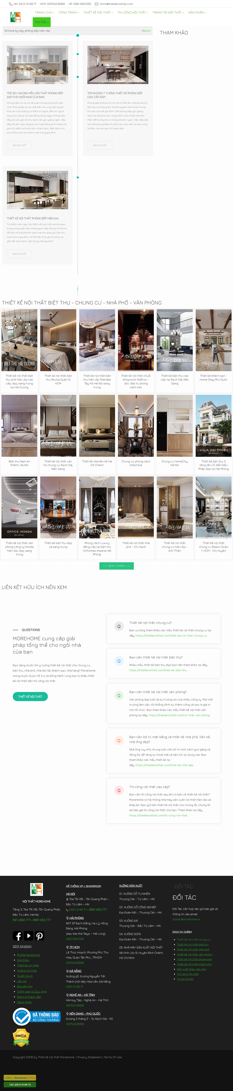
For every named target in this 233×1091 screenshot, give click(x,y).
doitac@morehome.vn (186, 919)
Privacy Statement (90, 1057)
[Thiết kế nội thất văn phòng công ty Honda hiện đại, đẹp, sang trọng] (19, 507)
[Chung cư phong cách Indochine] (136, 426)
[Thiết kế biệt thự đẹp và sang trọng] (58, 507)
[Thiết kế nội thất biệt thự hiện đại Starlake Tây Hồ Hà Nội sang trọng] (97, 340)
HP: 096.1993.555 (80, 3)
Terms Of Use (113, 1057)
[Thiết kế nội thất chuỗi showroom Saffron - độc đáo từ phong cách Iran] (136, 340)
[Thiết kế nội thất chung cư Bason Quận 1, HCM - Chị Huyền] (214, 507)
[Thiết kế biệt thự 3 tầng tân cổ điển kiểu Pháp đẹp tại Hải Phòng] (214, 426)
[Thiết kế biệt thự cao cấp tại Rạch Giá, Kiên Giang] (175, 340)
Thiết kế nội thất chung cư (193, 939)
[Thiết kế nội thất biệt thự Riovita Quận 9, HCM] (58, 340)
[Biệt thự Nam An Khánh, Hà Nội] (19, 426)
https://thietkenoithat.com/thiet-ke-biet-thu (158, 670)
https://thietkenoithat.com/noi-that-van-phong (179, 715)
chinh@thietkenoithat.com (116, 3)
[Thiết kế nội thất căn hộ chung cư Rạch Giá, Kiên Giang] (58, 426)
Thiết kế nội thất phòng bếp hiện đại (32, 218)
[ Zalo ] (8, 1077)
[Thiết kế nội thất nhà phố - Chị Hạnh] (136, 507)
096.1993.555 (75, 939)
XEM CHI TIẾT (19, 145)
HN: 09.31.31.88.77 (25, 3)
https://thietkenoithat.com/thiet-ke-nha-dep (164, 765)
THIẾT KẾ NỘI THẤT (30, 696)
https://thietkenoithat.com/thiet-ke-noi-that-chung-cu (171, 635)
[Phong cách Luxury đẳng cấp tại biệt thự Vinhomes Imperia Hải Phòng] (97, 507)
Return (146, 30)
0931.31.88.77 (77, 909)
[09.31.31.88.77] (23, 1084)
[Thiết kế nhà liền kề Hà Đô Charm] (97, 426)
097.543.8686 (75, 962)
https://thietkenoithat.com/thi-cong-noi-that (158, 815)
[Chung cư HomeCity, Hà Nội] (175, 426)
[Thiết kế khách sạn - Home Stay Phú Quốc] (214, 340)
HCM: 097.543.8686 (52, 3)
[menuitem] (44, 12)
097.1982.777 (22, 920)
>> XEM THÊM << (116, 565)
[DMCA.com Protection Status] (21, 1037)
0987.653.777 (42, 920)
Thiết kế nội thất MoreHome (56, 1057)
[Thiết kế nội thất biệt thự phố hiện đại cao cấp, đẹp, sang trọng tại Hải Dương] (19, 340)
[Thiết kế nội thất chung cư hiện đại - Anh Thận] (175, 507)
